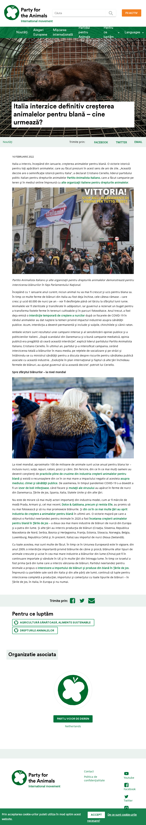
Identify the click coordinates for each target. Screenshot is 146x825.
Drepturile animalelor (37, 630)
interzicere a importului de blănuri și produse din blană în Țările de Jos (83, 568)
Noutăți (22, 32)
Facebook (130, 789)
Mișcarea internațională (63, 32)
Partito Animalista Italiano (83, 177)
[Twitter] (82, 600)
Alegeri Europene (40, 32)
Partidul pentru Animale (84, 32)
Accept (96, 815)
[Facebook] (72, 600)
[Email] (91, 600)
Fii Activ (131, 13)
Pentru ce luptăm (109, 32)
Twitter (128, 800)
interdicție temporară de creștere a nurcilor (57, 315)
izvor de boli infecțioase (34, 488)
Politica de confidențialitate (94, 778)
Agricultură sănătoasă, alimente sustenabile (55, 622)
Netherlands (73, 723)
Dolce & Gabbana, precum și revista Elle (87, 504)
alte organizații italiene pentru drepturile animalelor (94, 182)
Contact (89, 771)
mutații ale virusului (81, 488)
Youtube (129, 777)
